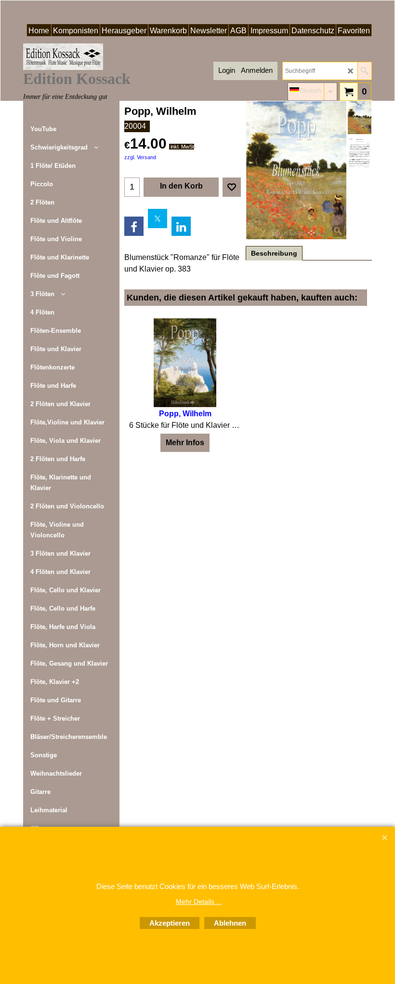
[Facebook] (134, 226)
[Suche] (364, 71)
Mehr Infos (185, 442)
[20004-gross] (359, 153)
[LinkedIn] (181, 226)
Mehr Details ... (199, 901)
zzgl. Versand (140, 157)
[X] (157, 218)
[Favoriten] (232, 187)
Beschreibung (274, 253)
